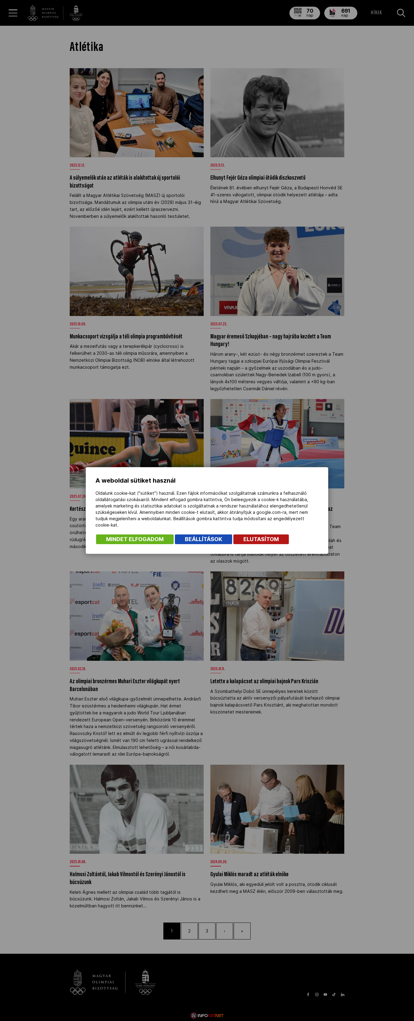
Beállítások (203, 539)
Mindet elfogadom (135, 539)
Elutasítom (261, 539)
